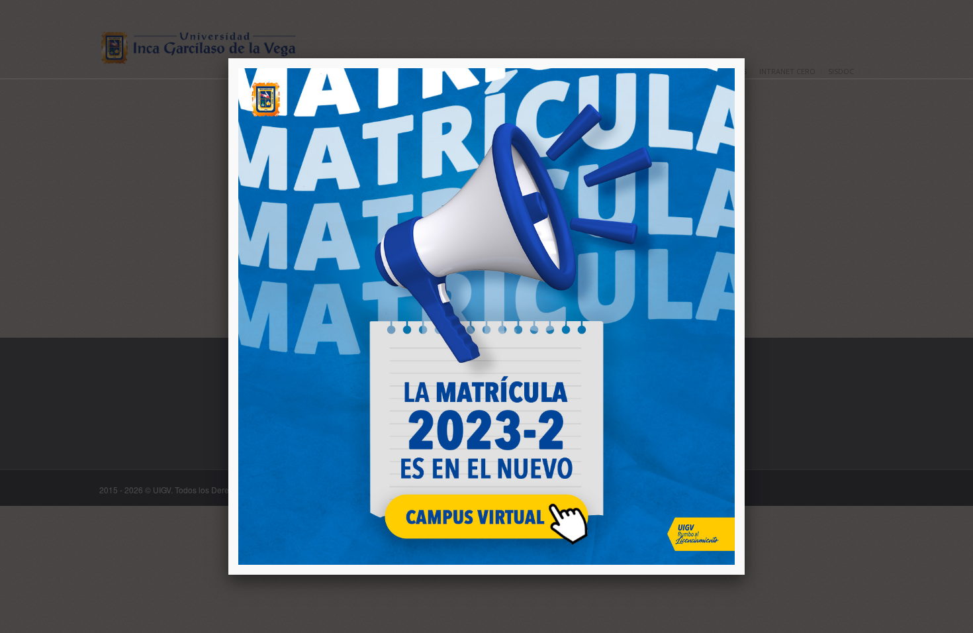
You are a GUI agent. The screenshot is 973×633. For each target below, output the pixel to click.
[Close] (745, 58)
